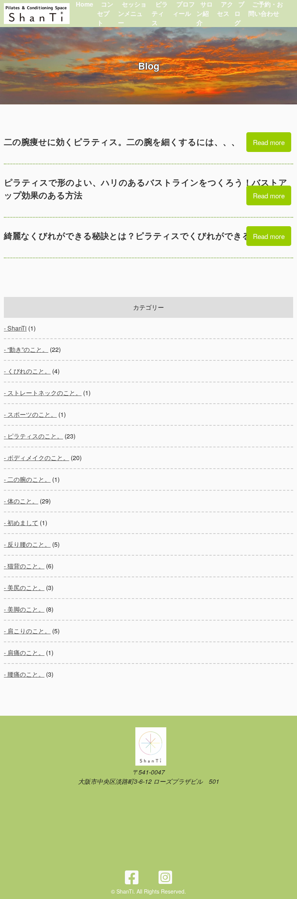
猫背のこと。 (25, 565)
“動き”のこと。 (27, 349)
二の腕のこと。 (29, 479)
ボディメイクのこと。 (38, 457)
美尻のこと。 (25, 587)
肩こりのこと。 (29, 630)
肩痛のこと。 (25, 652)
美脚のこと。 (25, 609)
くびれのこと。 (29, 371)
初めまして (22, 522)
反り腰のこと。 (29, 544)
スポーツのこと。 (32, 414)
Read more (269, 142)
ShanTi (17, 328)
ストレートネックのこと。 (44, 392)
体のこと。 (22, 500)
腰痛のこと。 (25, 674)
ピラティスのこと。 (35, 436)
